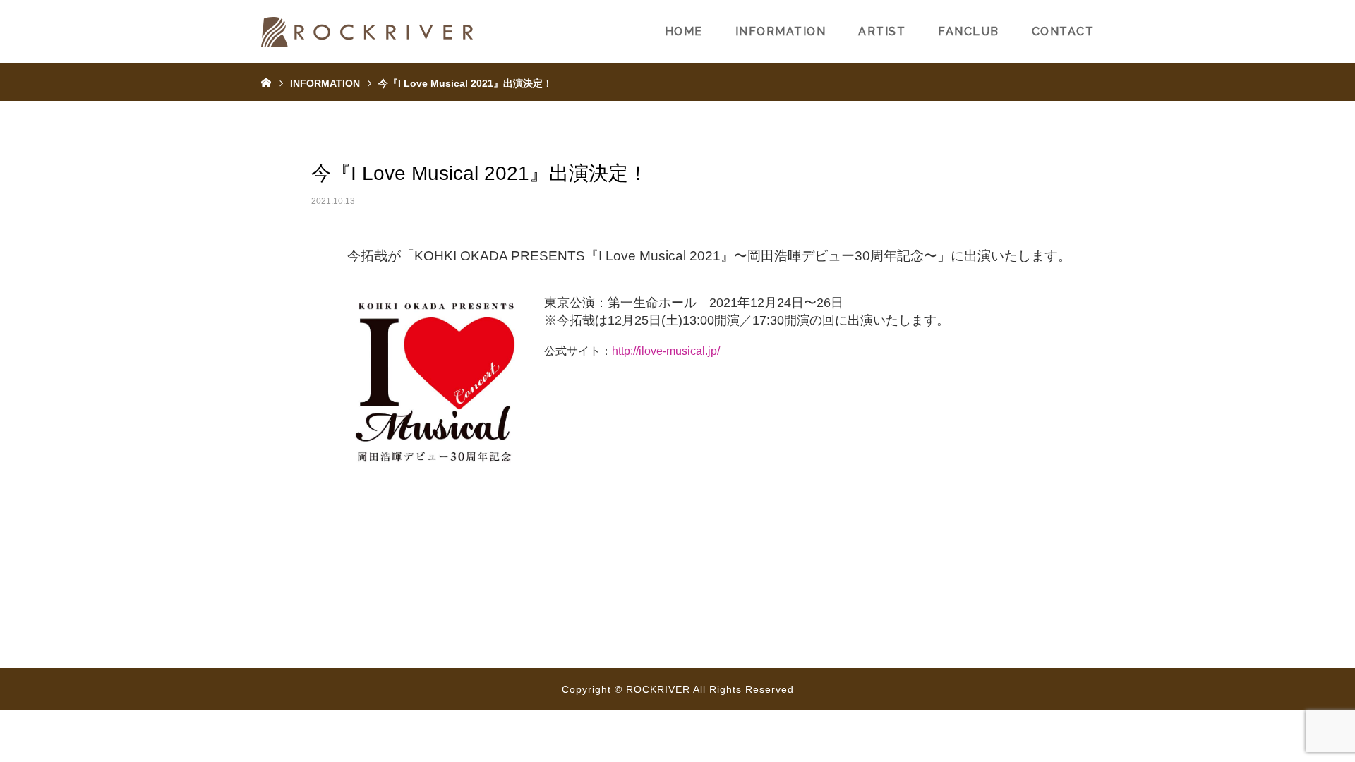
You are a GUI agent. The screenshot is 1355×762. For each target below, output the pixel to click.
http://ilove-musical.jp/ (666, 351)
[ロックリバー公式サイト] (367, 32)
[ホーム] (266, 81)
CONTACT (1063, 31)
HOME (684, 31)
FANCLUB (968, 31)
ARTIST (881, 31)
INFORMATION (780, 31)
